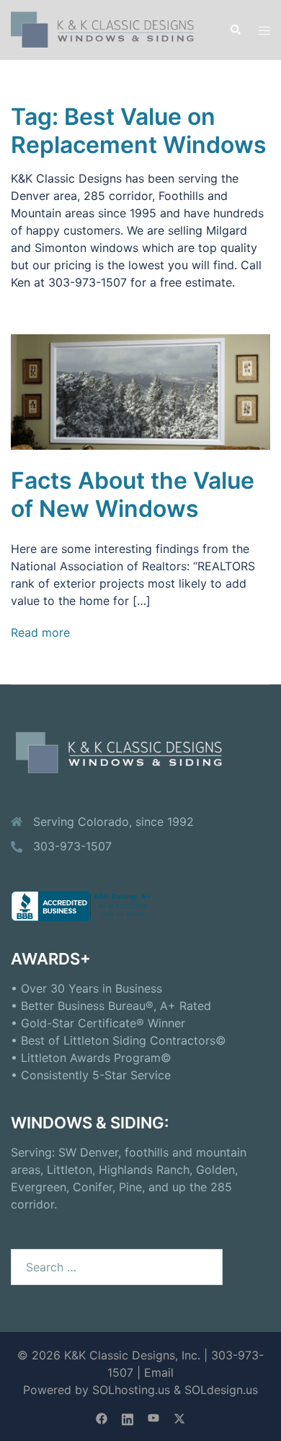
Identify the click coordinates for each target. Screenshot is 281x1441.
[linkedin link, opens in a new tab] (127, 1418)
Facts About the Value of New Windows (132, 494)
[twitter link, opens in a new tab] (179, 1418)
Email (159, 1372)
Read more (40, 632)
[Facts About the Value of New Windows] (140, 390)
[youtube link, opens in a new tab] (153, 1418)
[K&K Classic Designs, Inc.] (109, 29)
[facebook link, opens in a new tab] (101, 1418)
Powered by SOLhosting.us (96, 1390)
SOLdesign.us (221, 1390)
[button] (235, 29)
